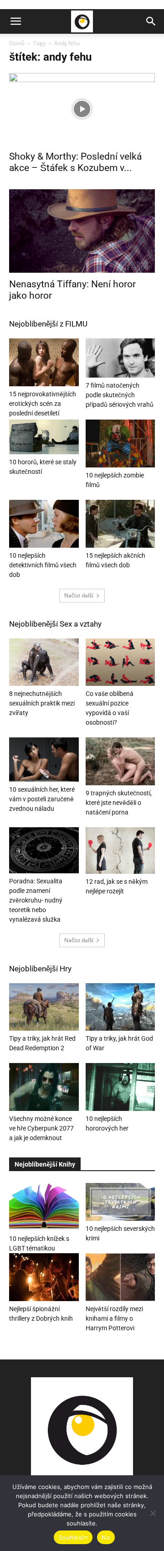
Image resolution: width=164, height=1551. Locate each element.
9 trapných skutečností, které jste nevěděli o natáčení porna (119, 802)
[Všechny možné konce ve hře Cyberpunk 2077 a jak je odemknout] (44, 1087)
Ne (106, 1537)
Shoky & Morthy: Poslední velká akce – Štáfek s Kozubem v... (75, 162)
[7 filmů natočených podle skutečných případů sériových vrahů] (120, 358)
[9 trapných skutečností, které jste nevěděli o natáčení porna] (120, 761)
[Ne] (152, 1513)
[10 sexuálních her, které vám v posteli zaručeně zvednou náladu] (44, 759)
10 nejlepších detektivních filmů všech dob (43, 565)
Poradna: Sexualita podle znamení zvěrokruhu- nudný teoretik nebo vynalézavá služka (35, 900)
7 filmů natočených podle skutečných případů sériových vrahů (120, 395)
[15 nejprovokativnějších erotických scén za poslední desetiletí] (44, 362)
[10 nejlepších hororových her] (120, 1087)
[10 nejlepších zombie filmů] (120, 443)
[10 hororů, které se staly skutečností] (44, 437)
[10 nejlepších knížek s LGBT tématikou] (44, 1207)
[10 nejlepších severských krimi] (120, 1202)
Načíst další (78, 595)
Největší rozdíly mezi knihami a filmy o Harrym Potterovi (114, 1318)
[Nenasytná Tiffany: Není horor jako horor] (82, 231)
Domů (17, 43)
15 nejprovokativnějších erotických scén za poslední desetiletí (42, 403)
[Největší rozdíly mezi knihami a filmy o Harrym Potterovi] (120, 1277)
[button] (15, 21)
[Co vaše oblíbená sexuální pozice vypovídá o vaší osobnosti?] (120, 662)
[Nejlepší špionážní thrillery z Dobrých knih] (44, 1277)
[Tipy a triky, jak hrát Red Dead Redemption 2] (44, 1007)
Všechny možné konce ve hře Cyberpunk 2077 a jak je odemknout (41, 1128)
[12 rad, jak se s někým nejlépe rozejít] (120, 850)
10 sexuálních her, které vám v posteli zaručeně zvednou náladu (42, 799)
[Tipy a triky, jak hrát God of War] (120, 1007)
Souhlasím (73, 1537)
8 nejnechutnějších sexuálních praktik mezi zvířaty (42, 703)
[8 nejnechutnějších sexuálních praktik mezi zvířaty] (44, 662)
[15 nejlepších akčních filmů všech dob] (120, 524)
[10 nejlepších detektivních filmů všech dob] (44, 524)
